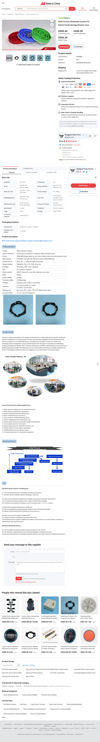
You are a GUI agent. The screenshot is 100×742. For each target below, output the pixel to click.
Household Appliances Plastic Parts (85, 673)
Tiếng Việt (47, 730)
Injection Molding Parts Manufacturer (34, 709)
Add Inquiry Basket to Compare (29, 64)
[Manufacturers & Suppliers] (50, 3)
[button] (60, 172)
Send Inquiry (64, 47)
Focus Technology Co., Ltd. (37, 734)
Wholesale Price (58, 724)
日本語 (82, 728)
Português (28, 728)
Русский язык (43, 728)
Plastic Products (19, 14)
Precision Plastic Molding (48, 695)
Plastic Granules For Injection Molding (15, 714)
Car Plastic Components (57, 673)
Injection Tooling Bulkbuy (38, 714)
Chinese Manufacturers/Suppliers (33, 724)
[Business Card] (96, 177)
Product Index (89, 724)
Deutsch (58, 728)
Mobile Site (47, 726)
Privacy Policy (79, 734)
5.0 (77, 172)
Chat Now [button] (79, 47)
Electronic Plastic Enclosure (34, 673)
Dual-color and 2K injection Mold (11, 673)
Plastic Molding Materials (74, 704)
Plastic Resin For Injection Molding (60, 709)
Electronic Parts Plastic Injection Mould (38, 669)
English (16, 728)
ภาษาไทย (93, 728)
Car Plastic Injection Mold (9, 669)
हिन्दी (87, 728)
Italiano (52, 728)
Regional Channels (79, 724)
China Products (18, 724)
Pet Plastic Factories (10, 704)
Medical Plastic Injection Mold (59, 669)
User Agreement (61, 734)
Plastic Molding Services (11, 695)
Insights (54, 726)
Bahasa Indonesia (56, 730)
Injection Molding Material (11, 709)
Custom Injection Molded (29, 695)
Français (35, 728)
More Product (30, 676)
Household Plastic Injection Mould (84, 669)
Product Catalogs (29, 665)
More (3, 717)
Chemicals (10, 14)
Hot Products (8, 724)
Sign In (61, 159)
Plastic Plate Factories (55, 704)
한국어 (77, 728)
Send (18, 578)
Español (22, 728)
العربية (71, 728)
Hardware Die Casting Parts (10, 676)
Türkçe (40, 730)
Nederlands (65, 728)
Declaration (70, 734)
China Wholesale (48, 724)
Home (3, 14)
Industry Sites (68, 724)
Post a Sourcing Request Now (26, 582)
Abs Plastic (23, 704)
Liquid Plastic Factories (38, 704)
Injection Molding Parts (32, 14)
